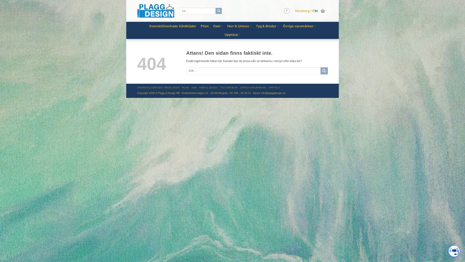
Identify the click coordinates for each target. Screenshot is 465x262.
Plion (205, 26)
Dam (217, 26)
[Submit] (219, 11)
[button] (310, 10)
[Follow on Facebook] (287, 11)
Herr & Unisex (238, 26)
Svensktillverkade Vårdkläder (172, 26)
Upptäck (231, 35)
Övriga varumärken (298, 26)
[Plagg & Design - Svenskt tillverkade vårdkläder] (155, 11)
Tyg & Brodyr (266, 26)
